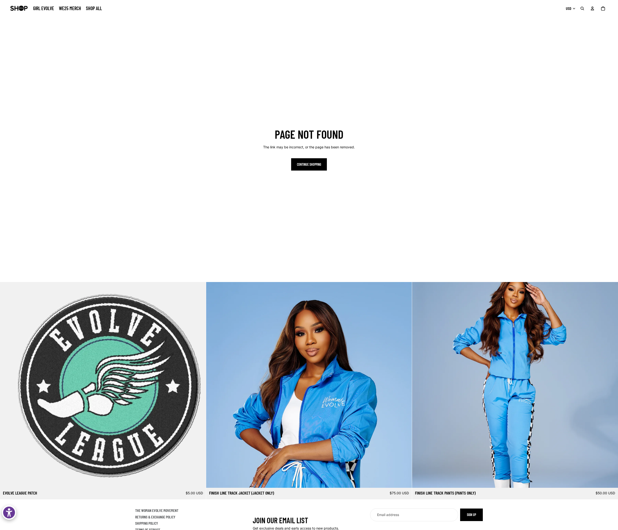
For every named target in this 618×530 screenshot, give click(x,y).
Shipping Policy (146, 523)
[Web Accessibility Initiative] (9, 512)
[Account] (592, 8)
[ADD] (198, 480)
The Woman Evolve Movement (156, 510)
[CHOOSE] (404, 480)
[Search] (582, 8)
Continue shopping (309, 164)
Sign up (471, 515)
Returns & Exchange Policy (155, 516)
